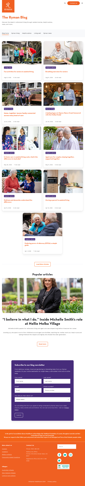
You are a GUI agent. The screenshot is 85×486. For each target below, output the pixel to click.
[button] (65, 3)
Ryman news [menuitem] (47, 33)
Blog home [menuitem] (5, 33)
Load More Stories (42, 264)
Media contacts (7, 454)
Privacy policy (52, 481)
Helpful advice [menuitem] (26, 33)
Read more (42, 344)
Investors (5, 451)
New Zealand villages (9, 473)
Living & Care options (8, 475)
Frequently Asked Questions (11, 457)
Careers (4, 449)
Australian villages (8, 470)
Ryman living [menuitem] (15, 33)
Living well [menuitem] (37, 33)
